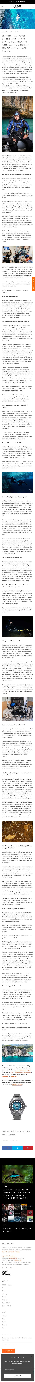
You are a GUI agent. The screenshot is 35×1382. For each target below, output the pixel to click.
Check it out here (17, 1085)
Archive (4, 1328)
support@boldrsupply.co (8, 1256)
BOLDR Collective (7, 1285)
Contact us (5, 1300)
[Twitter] (7, 1267)
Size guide (5, 1291)
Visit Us (18, 1252)
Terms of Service (6, 1303)
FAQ (3, 1288)
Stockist (4, 1297)
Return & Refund (6, 1306)
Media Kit (11, 1252)
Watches (4, 1316)
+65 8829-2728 (12, 1258)
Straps (3, 1322)
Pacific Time (17, 1260)
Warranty (4, 1294)
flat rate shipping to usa (18, 1)
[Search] (29, 6)
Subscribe (17, 1376)
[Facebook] (2, 1267)
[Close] (31, 1356)
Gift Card (4, 1325)
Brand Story (5, 1252)
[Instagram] (11, 1267)
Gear (3, 1319)
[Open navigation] (2, 6)
